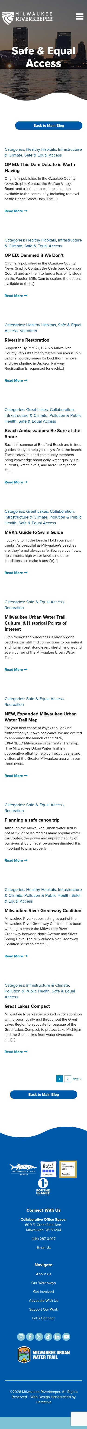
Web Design (40, 1396)
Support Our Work (43, 1309)
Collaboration (62, 409)
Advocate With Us (43, 1300)
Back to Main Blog (48, 125)
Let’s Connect (43, 1318)
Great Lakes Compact (27, 1006)
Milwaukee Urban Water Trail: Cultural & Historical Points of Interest (36, 622)
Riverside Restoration (27, 339)
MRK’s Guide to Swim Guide (34, 532)
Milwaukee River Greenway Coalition (43, 910)
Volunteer (28, 330)
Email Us (44, 1247)
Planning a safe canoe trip (32, 819)
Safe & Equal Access (43, 155)
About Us (43, 1273)
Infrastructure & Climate (26, 415)
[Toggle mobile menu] (80, 16)
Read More (14, 211)
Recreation (14, 607)
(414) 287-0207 (43, 1238)
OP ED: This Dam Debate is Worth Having (40, 167)
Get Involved (43, 1291)
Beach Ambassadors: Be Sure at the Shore (42, 433)
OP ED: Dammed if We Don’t (34, 255)
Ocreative (44, 1401)
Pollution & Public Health (46, 895)
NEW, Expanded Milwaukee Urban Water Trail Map (41, 716)
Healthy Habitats (41, 149)
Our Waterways (43, 1282)
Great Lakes (37, 409)
